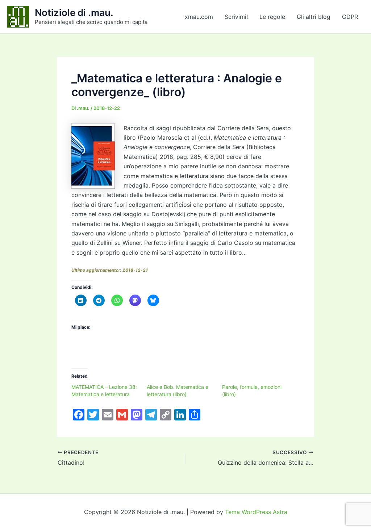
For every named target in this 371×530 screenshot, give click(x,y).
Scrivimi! (236, 16)
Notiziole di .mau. (74, 12)
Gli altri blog (313, 16)
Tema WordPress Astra (256, 511)
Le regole (272, 16)
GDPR (350, 16)
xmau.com (199, 16)
